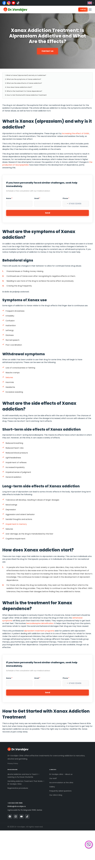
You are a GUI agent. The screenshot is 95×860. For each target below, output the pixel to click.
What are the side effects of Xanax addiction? (24, 83)
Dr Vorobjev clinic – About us (60, 774)
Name (9, 198)
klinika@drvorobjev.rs (17, 806)
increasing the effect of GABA (75, 133)
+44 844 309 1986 (15, 803)
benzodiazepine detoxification (40, 623)
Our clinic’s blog (55, 795)
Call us (83, 9)
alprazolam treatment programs (39, 630)
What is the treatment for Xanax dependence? (24, 91)
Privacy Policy (13, 763)
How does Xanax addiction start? (19, 87)
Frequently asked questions (60, 791)
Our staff (53, 778)
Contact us (47, 51)
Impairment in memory (16, 524)
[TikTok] (18, 3)
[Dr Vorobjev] (18, 749)
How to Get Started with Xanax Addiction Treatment (27, 95)
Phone (66, 198)
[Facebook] (4, 3)
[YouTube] (13, 3)
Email (37, 198)
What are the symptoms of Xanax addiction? (24, 79)
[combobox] (66, 203)
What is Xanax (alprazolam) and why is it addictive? (26, 75)
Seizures (9, 377)
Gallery (52, 787)
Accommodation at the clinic (61, 782)
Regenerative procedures (18, 788)
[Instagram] (9, 3)
